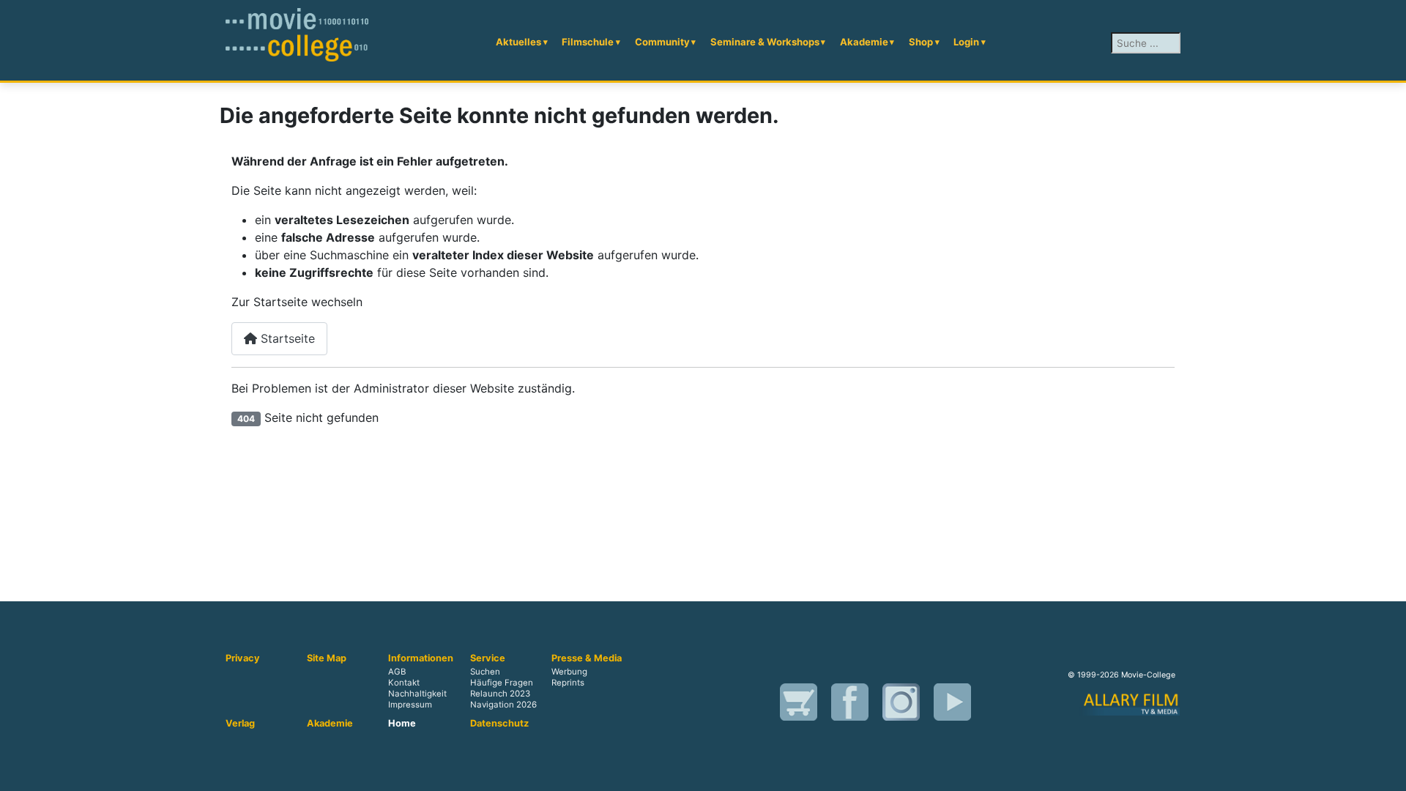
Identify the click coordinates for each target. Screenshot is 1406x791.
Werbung (569, 671)
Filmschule (588, 42)
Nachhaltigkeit (417, 693)
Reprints (567, 682)
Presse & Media (586, 658)
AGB (397, 671)
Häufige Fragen (501, 682)
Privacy (243, 658)
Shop (921, 42)
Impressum (410, 704)
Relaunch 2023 (500, 693)
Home (402, 723)
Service (487, 658)
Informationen (420, 658)
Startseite (286, 338)
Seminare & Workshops (764, 42)
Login (966, 42)
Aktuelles (518, 42)
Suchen (485, 671)
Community (662, 42)
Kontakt (404, 682)
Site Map (326, 658)
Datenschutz (499, 723)
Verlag (240, 723)
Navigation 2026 (503, 704)
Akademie (864, 42)
